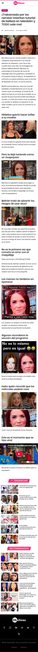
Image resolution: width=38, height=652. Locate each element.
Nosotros (24, 647)
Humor (5, 10)
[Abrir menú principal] (2, 3)
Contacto (14, 647)
